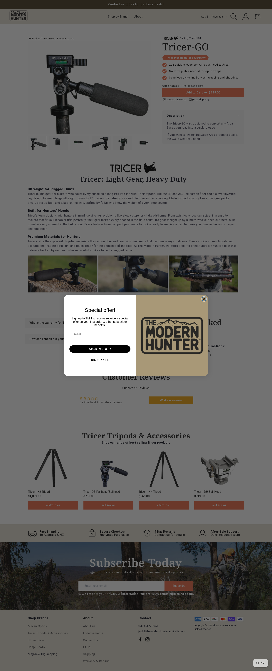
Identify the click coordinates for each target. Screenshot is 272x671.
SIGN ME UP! (100, 348)
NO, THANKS (100, 360)
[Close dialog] (204, 299)
